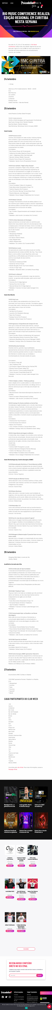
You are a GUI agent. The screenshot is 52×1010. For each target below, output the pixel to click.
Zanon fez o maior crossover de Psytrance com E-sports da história (25, 833)
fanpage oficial (13, 769)
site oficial (20, 767)
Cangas (29, 998)
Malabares (29, 1000)
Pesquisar (35, 3)
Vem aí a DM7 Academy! (39, 805)
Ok (26, 1008)
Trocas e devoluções (19, 997)
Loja (11, 3)
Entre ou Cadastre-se (32, 1002)
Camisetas (35, 997)
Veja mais (26, 949)
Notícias (5, 3)
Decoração (34, 998)
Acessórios (29, 997)
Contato (16, 994)
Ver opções (10, 897)
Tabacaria (35, 1000)
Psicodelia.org (28, 3)
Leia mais (9, 865)
